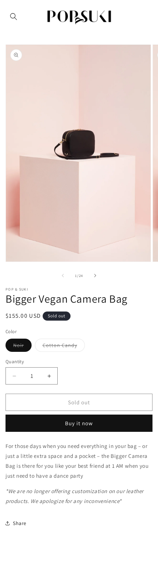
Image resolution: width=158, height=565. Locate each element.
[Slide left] (63, 275)
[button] (14, 16)
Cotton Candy (64, 347)
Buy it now (79, 423)
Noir (22, 347)
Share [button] (19, 523)
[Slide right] (95, 275)
